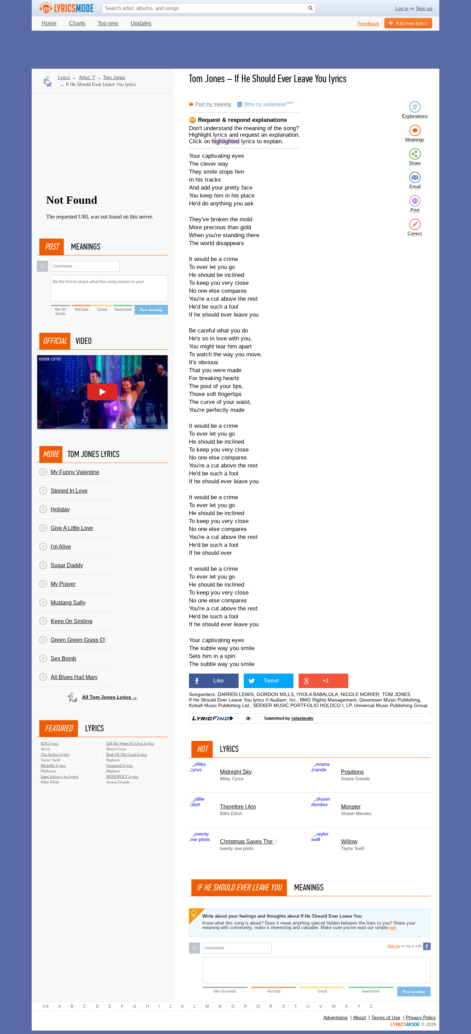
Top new (108, 23)
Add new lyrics (411, 23)
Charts (77, 23)
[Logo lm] (66, 7)
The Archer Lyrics (55, 754)
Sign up (424, 8)
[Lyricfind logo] (212, 718)
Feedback (368, 23)
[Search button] (310, 8)
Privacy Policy (421, 1017)
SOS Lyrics (49, 743)
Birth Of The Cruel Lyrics (126, 754)
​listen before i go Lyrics (59, 776)
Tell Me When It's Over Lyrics (130, 743)
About (359, 1017)
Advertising (335, 1017)
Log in (402, 8)
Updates (141, 23)
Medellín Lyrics (53, 765)
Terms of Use (385, 1017)
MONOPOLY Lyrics (122, 776)
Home (49, 23)
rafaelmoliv (302, 718)
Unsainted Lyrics (119, 765)
